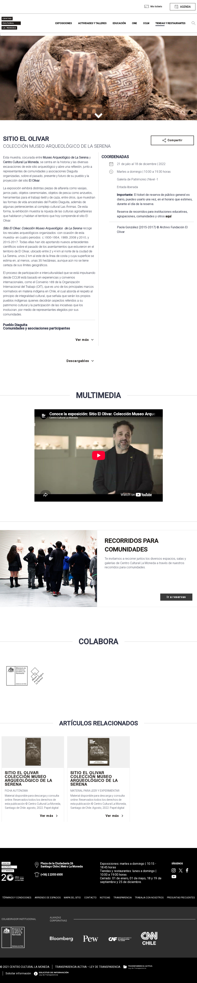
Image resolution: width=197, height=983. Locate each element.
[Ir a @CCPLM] (174, 870)
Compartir (175, 140)
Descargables (78, 361)
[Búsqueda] (193, 23)
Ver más (46, 816)
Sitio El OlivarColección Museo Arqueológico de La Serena (28, 778)
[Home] (11, 23)
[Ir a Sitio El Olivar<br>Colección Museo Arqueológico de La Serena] (33, 752)
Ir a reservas (176, 597)
